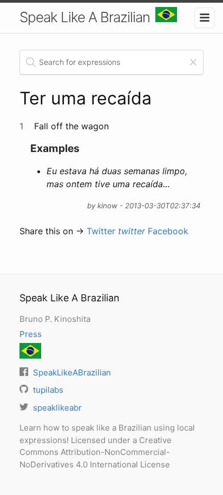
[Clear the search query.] (193, 62)
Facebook (168, 231)
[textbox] (111, 62)
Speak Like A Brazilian (84, 17)
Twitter (116, 231)
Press (30, 334)
